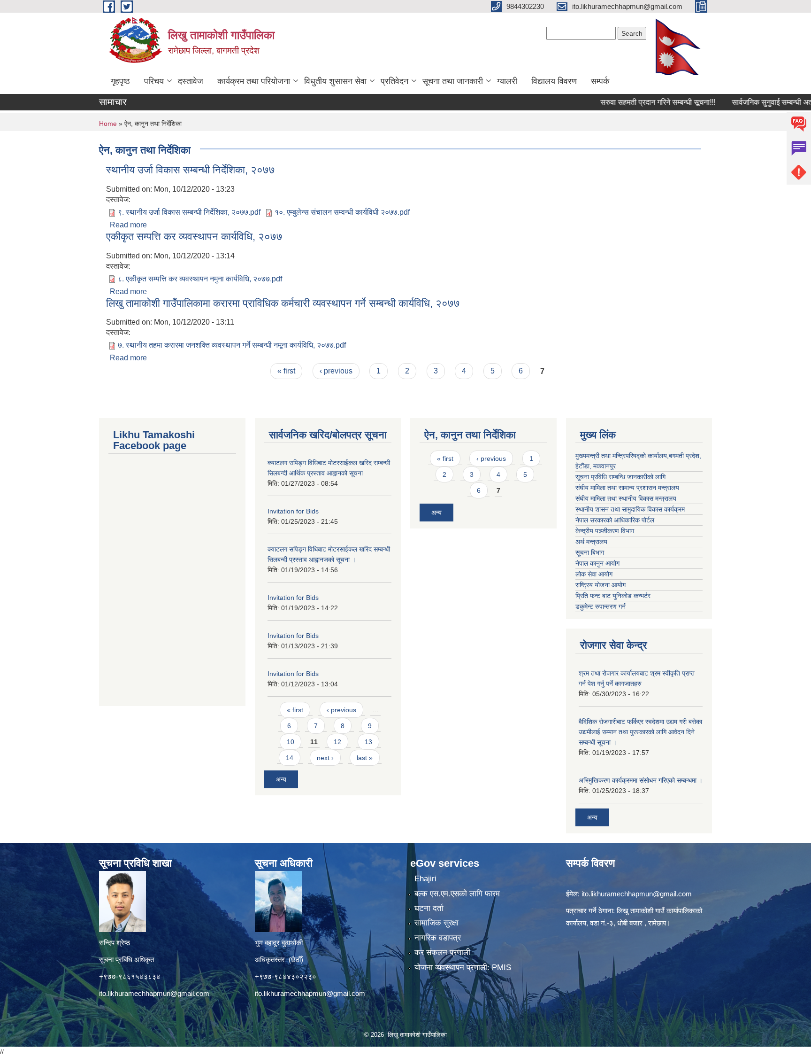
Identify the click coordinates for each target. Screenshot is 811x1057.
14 (289, 758)
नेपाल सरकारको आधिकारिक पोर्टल (614, 520)
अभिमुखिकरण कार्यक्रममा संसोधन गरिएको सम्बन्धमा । (641, 780)
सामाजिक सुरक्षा (436, 922)
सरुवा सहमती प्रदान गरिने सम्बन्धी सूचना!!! (635, 102)
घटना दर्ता (429, 908)
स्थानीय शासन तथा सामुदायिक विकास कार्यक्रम (630, 509)
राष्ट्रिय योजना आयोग (600, 585)
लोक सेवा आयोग (593, 574)
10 (290, 742)
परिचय (154, 81)
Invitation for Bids (293, 511)
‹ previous (336, 371)
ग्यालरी (507, 81)
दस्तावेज (190, 81)
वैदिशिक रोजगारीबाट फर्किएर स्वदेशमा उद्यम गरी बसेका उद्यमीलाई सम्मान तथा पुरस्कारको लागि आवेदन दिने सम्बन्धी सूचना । (640, 732)
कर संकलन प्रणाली (442, 952)
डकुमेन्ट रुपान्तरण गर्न (600, 606)
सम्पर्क (600, 81)
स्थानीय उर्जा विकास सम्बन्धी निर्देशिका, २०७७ (190, 170)
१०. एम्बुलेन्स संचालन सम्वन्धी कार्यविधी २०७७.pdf (342, 212)
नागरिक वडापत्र (437, 937)
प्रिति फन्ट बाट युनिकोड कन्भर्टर (612, 595)
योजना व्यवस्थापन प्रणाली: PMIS (462, 967)
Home (108, 123)
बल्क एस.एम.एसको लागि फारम (457, 893)
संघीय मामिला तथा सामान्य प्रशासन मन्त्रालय (627, 487)
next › (325, 758)
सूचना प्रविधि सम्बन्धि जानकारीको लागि (620, 477)
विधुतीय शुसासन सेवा (335, 81)
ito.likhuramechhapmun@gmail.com (154, 993)
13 (368, 742)
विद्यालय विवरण (554, 81)
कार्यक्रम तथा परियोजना (253, 81)
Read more (128, 225)
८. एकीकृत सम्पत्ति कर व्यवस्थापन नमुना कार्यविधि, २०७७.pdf (200, 279)
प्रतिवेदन (394, 81)
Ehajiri (425, 878)
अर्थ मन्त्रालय (591, 541)
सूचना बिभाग (589, 552)
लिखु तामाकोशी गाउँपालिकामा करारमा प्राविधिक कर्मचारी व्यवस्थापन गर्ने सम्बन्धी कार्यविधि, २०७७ (283, 303)
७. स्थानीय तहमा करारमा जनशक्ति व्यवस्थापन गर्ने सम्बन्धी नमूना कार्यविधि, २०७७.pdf (232, 345)
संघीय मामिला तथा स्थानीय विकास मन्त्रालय (625, 498)
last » (365, 758)
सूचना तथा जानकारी (452, 81)
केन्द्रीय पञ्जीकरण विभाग (604, 531)
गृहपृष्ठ (120, 81)
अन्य (281, 779)
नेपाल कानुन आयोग (597, 563)
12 (337, 742)
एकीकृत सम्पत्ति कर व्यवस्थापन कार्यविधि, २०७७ (194, 236)
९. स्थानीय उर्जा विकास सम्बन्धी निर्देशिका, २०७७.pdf (189, 212)
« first (286, 371)
